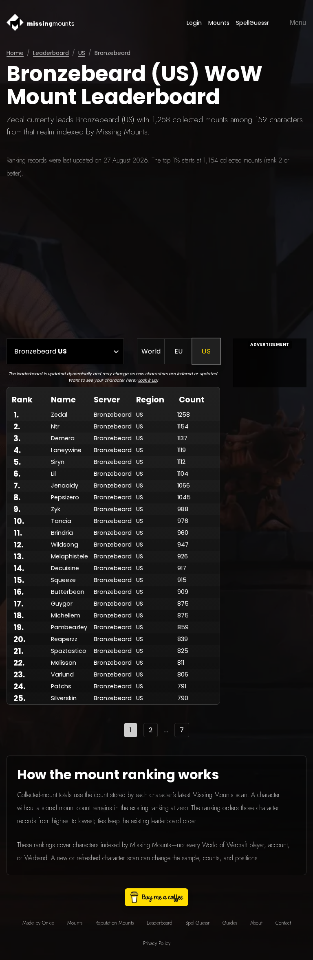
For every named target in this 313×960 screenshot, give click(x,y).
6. (16, 473)
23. (19, 674)
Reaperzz (64, 639)
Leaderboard (51, 53)
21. (18, 651)
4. (17, 450)
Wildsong (64, 544)
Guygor (62, 604)
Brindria (62, 533)
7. (16, 485)
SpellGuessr (252, 23)
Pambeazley (69, 627)
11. (17, 532)
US (81, 53)
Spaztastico (68, 651)
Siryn (57, 462)
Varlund (62, 674)
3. (16, 438)
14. (18, 568)
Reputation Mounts (114, 923)
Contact (283, 923)
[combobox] (14, 351)
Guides (230, 923)
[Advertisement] (156, 259)
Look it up (147, 380)
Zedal (59, 415)
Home (15, 53)
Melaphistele (69, 556)
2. (16, 426)
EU (178, 351)
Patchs (61, 686)
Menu (298, 22)
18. (18, 615)
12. (18, 544)
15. (18, 580)
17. (18, 603)
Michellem (65, 615)
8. (16, 497)
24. (19, 686)
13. (18, 556)
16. (18, 592)
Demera (63, 438)
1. (16, 414)
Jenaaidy (64, 485)
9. (16, 509)
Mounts (218, 23)
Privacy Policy (156, 943)
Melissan (63, 663)
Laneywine (66, 450)
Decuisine (65, 568)
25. (19, 698)
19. (18, 627)
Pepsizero (65, 497)
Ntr (55, 426)
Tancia (61, 521)
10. (18, 521)
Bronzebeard (113, 415)
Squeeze (63, 580)
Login (194, 23)
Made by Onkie (38, 923)
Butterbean (67, 592)
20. (19, 639)
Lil (53, 474)
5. (17, 462)
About (256, 923)
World (151, 351)
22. (18, 662)
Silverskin (64, 698)
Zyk (55, 509)
